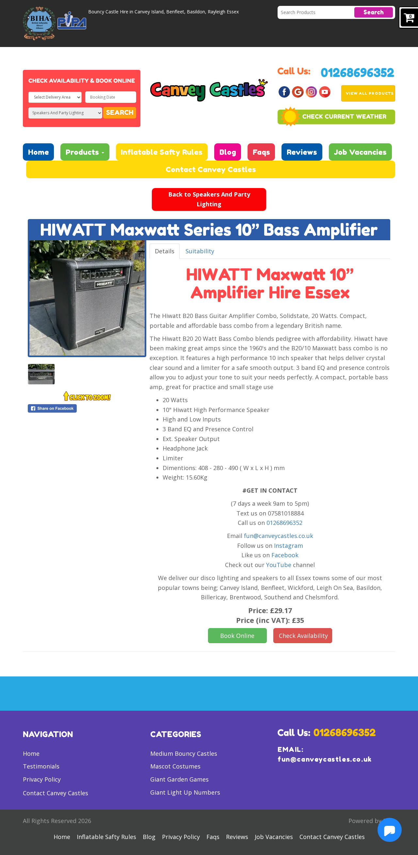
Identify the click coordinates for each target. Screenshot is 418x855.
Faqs (261, 152)
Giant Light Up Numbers (185, 792)
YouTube (278, 565)
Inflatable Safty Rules (161, 152)
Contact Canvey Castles (211, 169)
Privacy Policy (42, 779)
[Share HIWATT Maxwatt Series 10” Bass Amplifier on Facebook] (87, 408)
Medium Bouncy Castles (183, 753)
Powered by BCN (371, 821)
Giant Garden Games (179, 779)
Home (38, 152)
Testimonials (41, 766)
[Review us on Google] (297, 91)
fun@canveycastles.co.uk (278, 536)
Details (164, 251)
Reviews (302, 152)
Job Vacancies (360, 152)
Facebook (284, 555)
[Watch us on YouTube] (324, 91)
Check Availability (303, 636)
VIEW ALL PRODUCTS (370, 93)
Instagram (288, 545)
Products (83, 152)
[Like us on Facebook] (284, 91)
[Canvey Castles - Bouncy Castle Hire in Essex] (209, 89)
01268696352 (284, 523)
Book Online (237, 636)
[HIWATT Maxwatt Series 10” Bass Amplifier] (87, 298)
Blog (227, 152)
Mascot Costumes (175, 766)
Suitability (199, 251)
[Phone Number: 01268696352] (357, 72)
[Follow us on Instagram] (311, 91)
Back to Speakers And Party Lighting (209, 199)
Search (373, 12)
